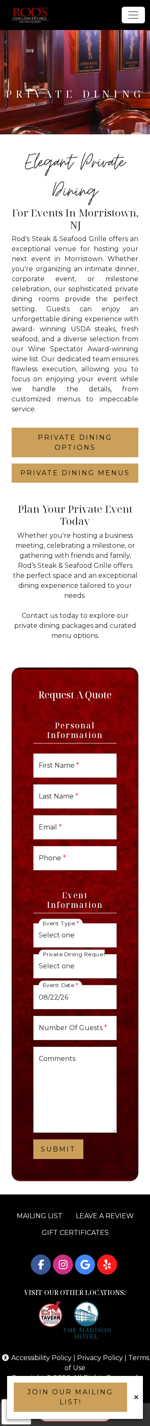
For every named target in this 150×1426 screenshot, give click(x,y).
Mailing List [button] (39, 1216)
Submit (58, 1149)
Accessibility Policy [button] (41, 1358)
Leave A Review (105, 1216)
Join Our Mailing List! (70, 1397)
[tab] (75, 442)
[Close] (136, 1397)
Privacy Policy (100, 1358)
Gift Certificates (75, 1233)
